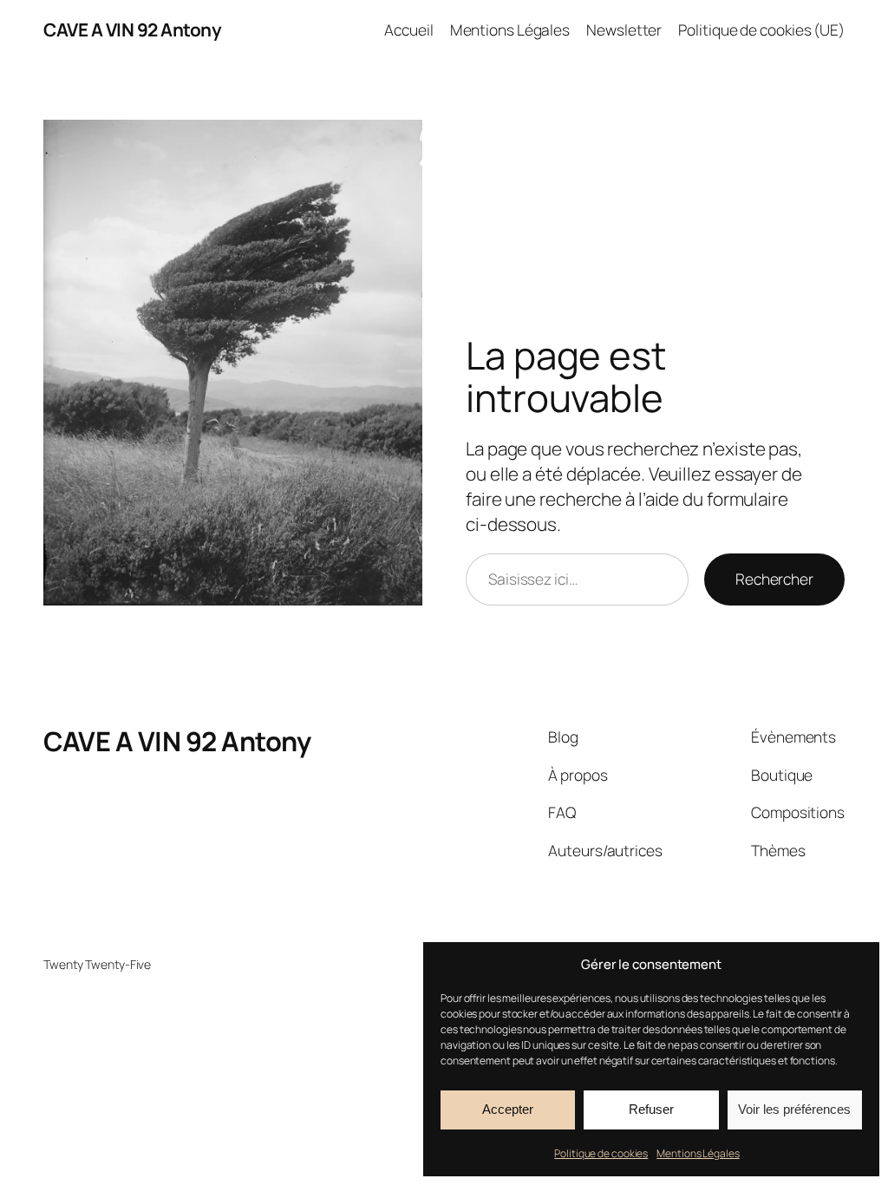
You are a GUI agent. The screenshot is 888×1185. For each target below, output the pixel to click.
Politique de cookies (601, 1153)
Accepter (507, 1109)
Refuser (651, 1109)
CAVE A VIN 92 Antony (132, 29)
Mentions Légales (697, 1153)
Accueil (408, 29)
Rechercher (774, 578)
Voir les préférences (794, 1109)
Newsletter (624, 29)
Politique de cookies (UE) (761, 29)
